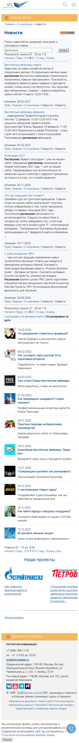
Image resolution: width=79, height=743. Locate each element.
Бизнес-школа (33, 692)
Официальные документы (23, 701)
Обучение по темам (27, 636)
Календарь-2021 (14, 155)
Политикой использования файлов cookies (28, 735)
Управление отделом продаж (51, 708)
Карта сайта (45, 701)
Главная (9, 24)
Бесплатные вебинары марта (22, 65)
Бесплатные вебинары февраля (24, 112)
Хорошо (7, 739)
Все (59, 551)
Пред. (19, 58)
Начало (9, 58)
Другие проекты (14, 617)
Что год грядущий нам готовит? (24, 195)
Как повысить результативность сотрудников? (15, 589)
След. (41, 58)
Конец (51, 58)
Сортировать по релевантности (24, 316)
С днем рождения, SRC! (19, 253)
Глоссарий (40, 704)
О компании (24, 24)
